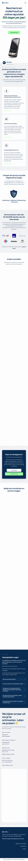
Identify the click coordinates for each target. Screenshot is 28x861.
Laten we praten (7, 110)
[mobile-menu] (25, 3)
